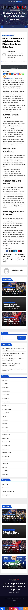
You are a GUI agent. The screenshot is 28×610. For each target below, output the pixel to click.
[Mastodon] (17, 74)
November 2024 (6, 445)
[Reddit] (9, 74)
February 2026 (6, 391)
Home (8, 604)
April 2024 (5, 470)
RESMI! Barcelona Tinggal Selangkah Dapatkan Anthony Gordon (13, 564)
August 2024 (5, 456)
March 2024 (5, 474)
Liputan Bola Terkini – (8, 78)
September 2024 (6, 452)
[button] (23, 26)
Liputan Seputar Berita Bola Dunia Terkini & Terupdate (14, 16)
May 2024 (4, 467)
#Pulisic (14, 57)
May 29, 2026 (7, 536)
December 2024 (6, 441)
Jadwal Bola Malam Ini (8, 491)
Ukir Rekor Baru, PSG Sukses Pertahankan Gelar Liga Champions (12, 291)
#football (9, 57)
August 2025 (5, 412)
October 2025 (5, 405)
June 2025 (5, 420)
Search (4, 333)
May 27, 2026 (7, 567)
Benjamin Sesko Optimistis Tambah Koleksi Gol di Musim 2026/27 (14, 549)
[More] (4, 76)
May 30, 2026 (7, 520)
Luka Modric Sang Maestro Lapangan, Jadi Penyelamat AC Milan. (7, 258)
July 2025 (4, 416)
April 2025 (5, 427)
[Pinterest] (15, 74)
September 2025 (6, 409)
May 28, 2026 (7, 551)
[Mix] (20, 74)
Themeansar (13, 600)
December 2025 (6, 398)
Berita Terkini (11, 35)
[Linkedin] (12, 74)
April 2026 (5, 383)
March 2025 (5, 431)
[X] (7, 74)
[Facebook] (4, 74)
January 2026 (5, 394)
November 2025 (6, 402)
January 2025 (5, 438)
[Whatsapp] (23, 74)
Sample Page (18, 604)
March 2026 (5, 387)
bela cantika (12, 51)
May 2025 (4, 423)
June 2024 (5, 463)
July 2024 (4, 460)
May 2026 (4, 380)
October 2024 (5, 449)
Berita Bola (5, 35)
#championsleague (18, 55)
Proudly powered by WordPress (10, 598)
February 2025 (6, 434)
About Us (12, 604)
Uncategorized (6, 495)
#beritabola (10, 55)
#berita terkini (19, 53)
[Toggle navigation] (13, 26)
